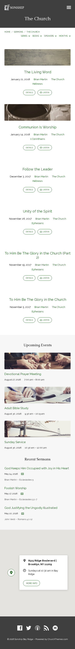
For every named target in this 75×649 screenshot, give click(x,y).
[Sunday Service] (37, 435)
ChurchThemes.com (58, 639)
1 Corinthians (37, 138)
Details (29, 93)
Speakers (49, 36)
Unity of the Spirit (37, 211)
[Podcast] (37, 628)
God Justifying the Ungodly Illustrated (30, 508)
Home (7, 32)
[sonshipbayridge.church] (55, 628)
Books (36, 36)
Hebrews (37, 83)
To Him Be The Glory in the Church (37, 300)
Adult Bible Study (16, 408)
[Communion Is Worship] (37, 118)
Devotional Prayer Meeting (22, 374)
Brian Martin (41, 79)
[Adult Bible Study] (37, 401)
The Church (33, 32)
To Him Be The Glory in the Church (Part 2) (38, 255)
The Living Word (37, 72)
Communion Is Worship (38, 127)
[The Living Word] (37, 63)
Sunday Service (15, 442)
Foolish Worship (15, 488)
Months (63, 36)
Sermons (18, 32)
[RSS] (46, 628)
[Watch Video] (22, 474)
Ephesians (37, 223)
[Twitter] (28, 628)
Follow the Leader (37, 169)
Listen (45, 93)
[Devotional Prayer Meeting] (37, 367)
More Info (31, 583)
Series (24, 36)
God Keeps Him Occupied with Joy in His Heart (36, 468)
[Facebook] (19, 628)
